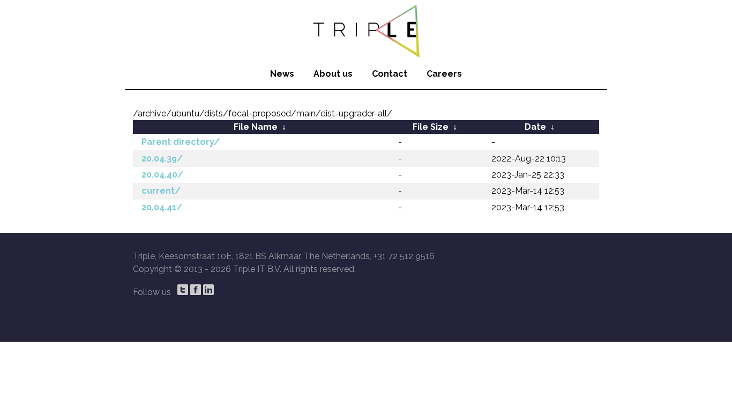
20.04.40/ (162, 175)
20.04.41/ (161, 207)
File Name (256, 127)
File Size (431, 127)
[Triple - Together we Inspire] (366, 29)
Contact (389, 74)
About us (333, 74)
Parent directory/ (180, 142)
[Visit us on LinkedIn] (208, 289)
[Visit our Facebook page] (195, 289)
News (282, 74)
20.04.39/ (162, 158)
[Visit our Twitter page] (182, 289)
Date (535, 127)
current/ (161, 191)
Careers (444, 74)
